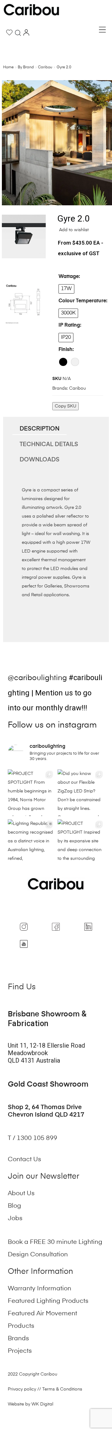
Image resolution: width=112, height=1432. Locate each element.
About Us (21, 1194)
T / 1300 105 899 (33, 1138)
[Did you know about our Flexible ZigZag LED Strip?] (81, 792)
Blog (14, 1206)
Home (8, 67)
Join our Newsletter (43, 1177)
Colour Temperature (82, 301)
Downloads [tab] (39, 460)
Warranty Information (39, 1289)
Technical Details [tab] (49, 444)
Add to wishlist (73, 230)
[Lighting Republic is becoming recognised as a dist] (31, 842)
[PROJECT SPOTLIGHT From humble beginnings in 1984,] (31, 792)
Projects (20, 1351)
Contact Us (24, 1160)
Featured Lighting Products (48, 1301)
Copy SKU (65, 406)
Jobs (15, 1218)
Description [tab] (39, 429)
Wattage (68, 276)
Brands (18, 1339)
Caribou (45, 67)
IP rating (69, 325)
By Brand (26, 67)
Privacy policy (22, 1389)
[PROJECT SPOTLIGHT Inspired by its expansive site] (81, 842)
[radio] (66, 289)
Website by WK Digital (30, 1404)
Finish (65, 349)
